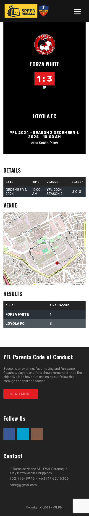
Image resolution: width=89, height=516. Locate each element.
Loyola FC (44, 116)
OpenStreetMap (63, 284)
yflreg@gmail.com (23, 485)
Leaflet (39, 284)
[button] (44, 244)
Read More (21, 394)
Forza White (44, 64)
